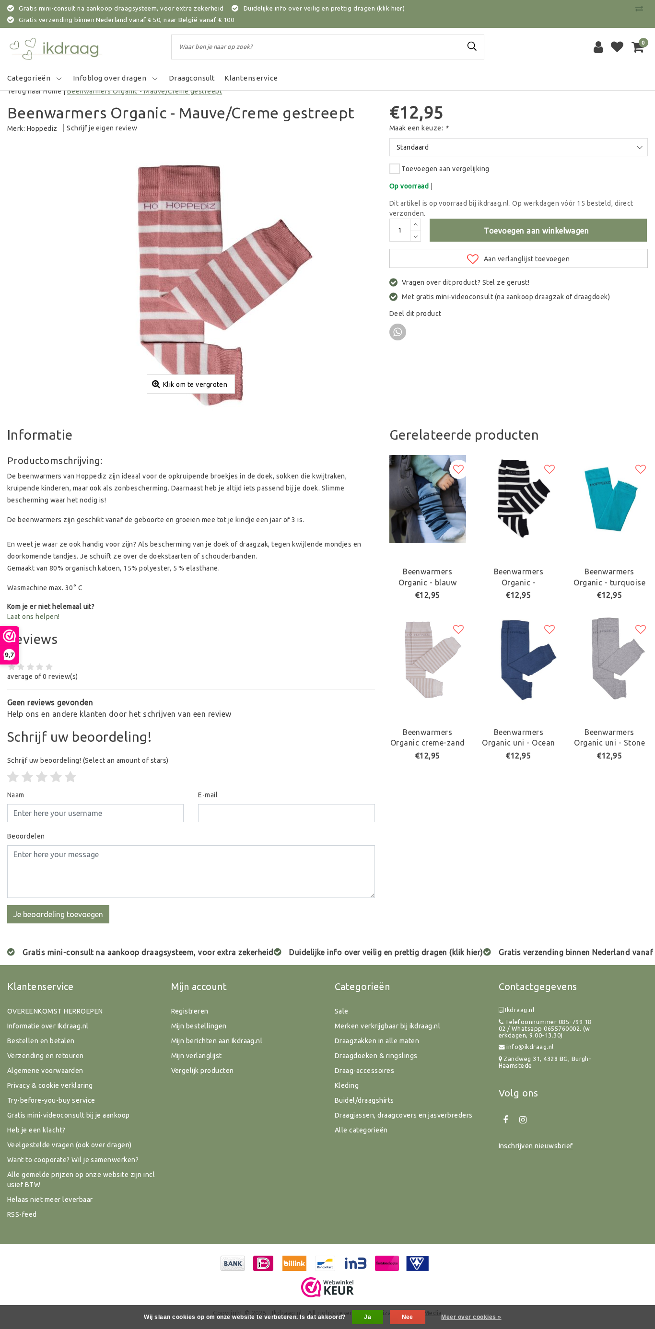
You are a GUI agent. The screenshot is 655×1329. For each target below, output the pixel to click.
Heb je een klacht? (36, 1130)
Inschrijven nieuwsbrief (536, 1146)
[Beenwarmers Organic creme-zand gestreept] (427, 659)
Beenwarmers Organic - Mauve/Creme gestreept (144, 91)
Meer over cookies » (471, 1317)
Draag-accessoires (364, 1070)
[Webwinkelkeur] (327, 1287)
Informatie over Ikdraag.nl (47, 1026)
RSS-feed (22, 1214)
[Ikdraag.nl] (55, 47)
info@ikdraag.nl (529, 1046)
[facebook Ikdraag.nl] (506, 1120)
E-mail (208, 795)
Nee (407, 1317)
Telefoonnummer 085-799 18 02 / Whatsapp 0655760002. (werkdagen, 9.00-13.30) (545, 1028)
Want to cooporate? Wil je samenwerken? (73, 1160)
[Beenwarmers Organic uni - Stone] (609, 659)
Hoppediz (42, 128)
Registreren (190, 1011)
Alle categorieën (361, 1130)
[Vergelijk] (641, 8)
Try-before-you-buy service (51, 1100)
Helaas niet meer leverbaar (50, 1199)
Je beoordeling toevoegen (58, 914)
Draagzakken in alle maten (377, 1041)
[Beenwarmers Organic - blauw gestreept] (427, 499)
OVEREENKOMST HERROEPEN (55, 1011)
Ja (367, 1317)
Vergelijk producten (202, 1070)
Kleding (347, 1085)
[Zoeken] (473, 46)
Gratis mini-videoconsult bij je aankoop (68, 1115)
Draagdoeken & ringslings (376, 1056)
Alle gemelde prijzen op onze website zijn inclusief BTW (81, 1180)
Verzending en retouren (45, 1056)
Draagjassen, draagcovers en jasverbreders (404, 1115)
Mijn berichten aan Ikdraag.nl (217, 1041)
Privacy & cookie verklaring (50, 1085)
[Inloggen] (598, 47)
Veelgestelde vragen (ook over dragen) (69, 1145)
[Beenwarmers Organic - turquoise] (609, 499)
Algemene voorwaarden (45, 1070)
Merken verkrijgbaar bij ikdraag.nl (387, 1026)
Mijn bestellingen (199, 1026)
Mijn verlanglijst (196, 1056)
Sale (342, 1011)
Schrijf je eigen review (102, 128)
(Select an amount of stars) (88, 760)
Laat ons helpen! (33, 616)
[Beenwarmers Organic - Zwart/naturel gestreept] (518, 499)
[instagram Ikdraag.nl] (523, 1120)
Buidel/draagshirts (364, 1100)
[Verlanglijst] (617, 47)
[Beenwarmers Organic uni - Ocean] (518, 659)
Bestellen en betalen (41, 1041)
